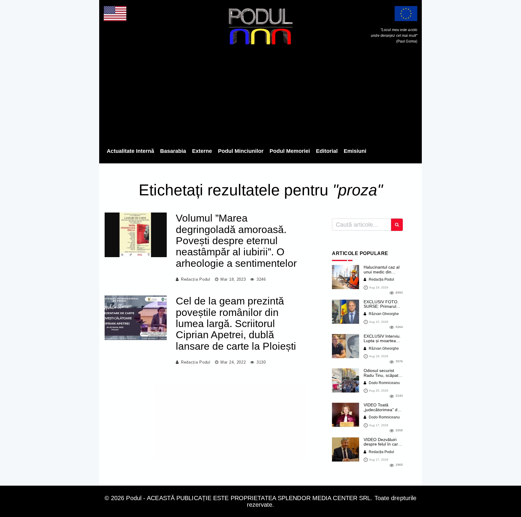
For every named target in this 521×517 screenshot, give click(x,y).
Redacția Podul (195, 279)
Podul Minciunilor (241, 151)
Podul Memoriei (290, 151)
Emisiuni (355, 151)
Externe (202, 151)
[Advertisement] (260, 98)
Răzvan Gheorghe (383, 314)
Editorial (327, 151)
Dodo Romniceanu (384, 383)
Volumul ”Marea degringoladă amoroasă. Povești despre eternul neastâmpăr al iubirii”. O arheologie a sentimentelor (236, 240)
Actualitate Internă (130, 151)
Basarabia (173, 151)
